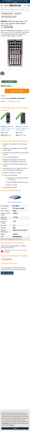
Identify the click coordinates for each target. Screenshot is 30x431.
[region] (15, 73)
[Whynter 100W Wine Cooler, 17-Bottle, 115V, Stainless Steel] (8, 118)
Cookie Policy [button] (6, 423)
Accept (15, 428)
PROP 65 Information (17, 250)
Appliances (18, 13)
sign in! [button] (15, 2)
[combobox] (15, 9)
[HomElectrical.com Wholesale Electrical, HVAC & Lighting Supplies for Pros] (12, 5)
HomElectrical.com (7, 13)
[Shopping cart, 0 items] (28, 5)
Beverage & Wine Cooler (9, 17)
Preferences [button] (11, 425)
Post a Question (6, 259)
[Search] (2, 9)
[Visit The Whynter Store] (15, 197)
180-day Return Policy (13, 101)
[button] (2, 5)
